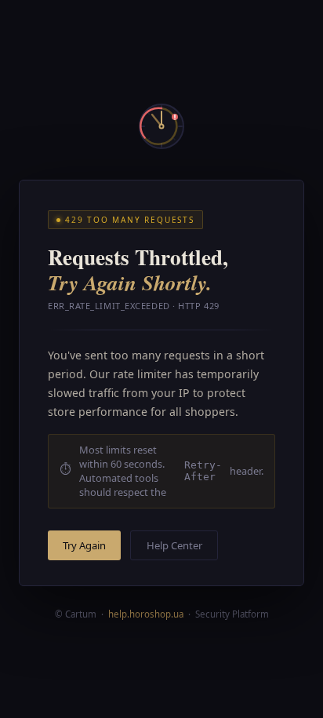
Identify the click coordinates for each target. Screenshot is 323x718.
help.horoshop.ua (145, 614)
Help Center (174, 545)
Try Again (84, 545)
